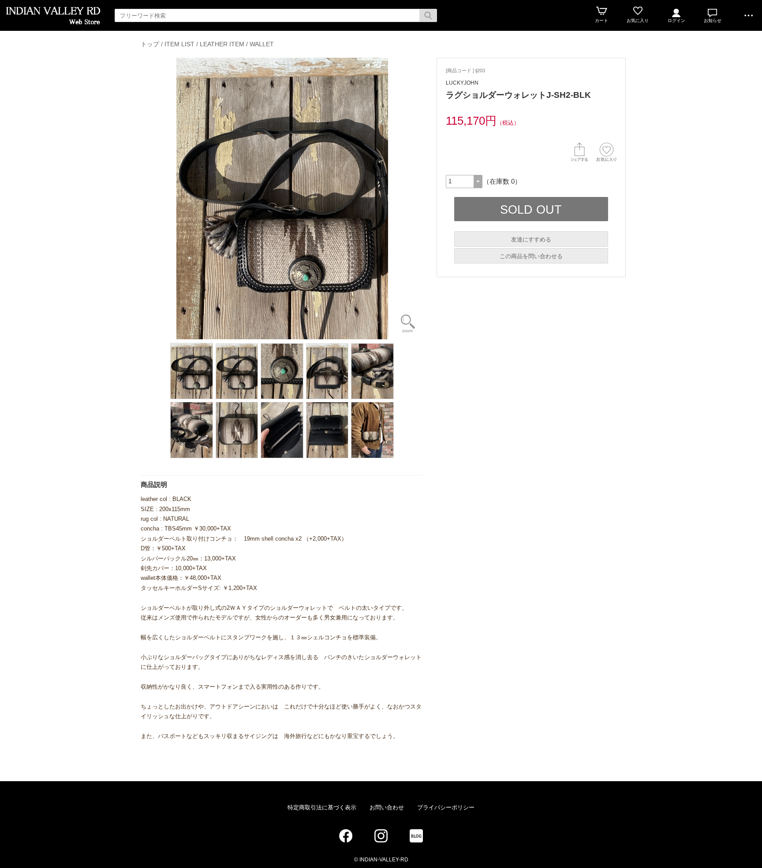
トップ (150, 44)
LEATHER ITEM (222, 44)
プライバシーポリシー (445, 807)
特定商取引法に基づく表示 (322, 807)
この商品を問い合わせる (531, 256)
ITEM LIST (179, 44)
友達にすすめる (531, 239)
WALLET (262, 44)
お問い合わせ (387, 807)
